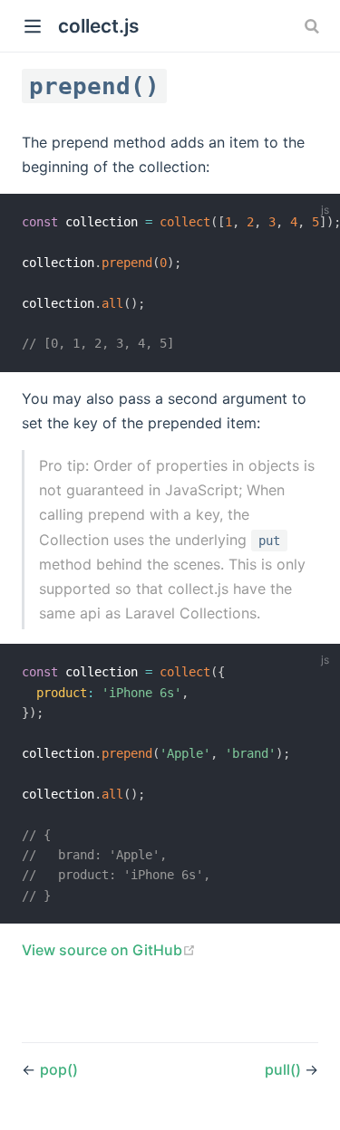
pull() (285, 1069)
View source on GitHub (109, 950)
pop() (59, 1069)
